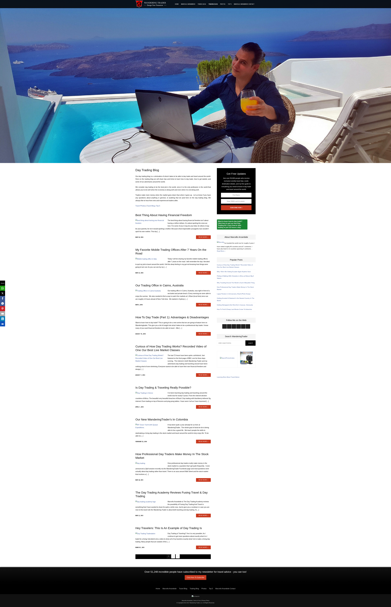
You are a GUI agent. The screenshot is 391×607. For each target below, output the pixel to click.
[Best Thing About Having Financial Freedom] (150, 222)
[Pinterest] (2, 308)
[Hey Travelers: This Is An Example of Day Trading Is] (145, 533)
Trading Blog (213, 4)
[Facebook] (2, 298)
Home (177, 4)
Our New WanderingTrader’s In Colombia (161, 419)
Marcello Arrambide (188, 4)
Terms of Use (197, 600)
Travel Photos (140, 206)
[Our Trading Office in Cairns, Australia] (148, 291)
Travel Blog (202, 4)
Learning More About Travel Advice (228, 377)
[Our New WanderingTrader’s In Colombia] (150, 426)
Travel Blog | (151, 206)
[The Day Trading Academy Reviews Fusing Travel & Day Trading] (145, 501)
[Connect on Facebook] (234, 326)
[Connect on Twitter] (229, 326)
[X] (2, 293)
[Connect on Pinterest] (248, 326)
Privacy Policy (205, 600)
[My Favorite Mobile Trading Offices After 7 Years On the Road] (146, 259)
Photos (222, 4)
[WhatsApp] (2, 288)
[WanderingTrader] (151, 4)
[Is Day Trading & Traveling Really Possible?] (144, 393)
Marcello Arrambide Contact (244, 4)
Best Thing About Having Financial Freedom (163, 215)
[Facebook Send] (2, 303)
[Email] (2, 313)
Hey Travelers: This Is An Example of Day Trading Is (168, 528)
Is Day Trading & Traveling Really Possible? (163, 387)
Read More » (203, 237)
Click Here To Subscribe (195, 577)
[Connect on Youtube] (238, 326)
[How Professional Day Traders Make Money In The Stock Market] (140, 463)
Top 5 (230, 4)
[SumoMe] (2, 323)
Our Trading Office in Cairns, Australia (159, 285)
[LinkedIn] (2, 318)
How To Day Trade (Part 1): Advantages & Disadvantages (172, 317)
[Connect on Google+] (243, 326)
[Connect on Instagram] (224, 326)
